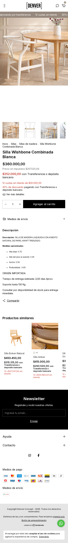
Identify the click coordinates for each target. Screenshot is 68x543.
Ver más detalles (15, 194)
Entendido (44, 536)
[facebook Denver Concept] (38, 455)
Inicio (5, 143)
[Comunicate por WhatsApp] (61, 523)
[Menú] (5, 6)
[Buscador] (57, 6)
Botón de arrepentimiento (34, 520)
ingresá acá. (59, 516)
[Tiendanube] (34, 525)
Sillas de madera (28, 143)
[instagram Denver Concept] (29, 455)
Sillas (14, 143)
